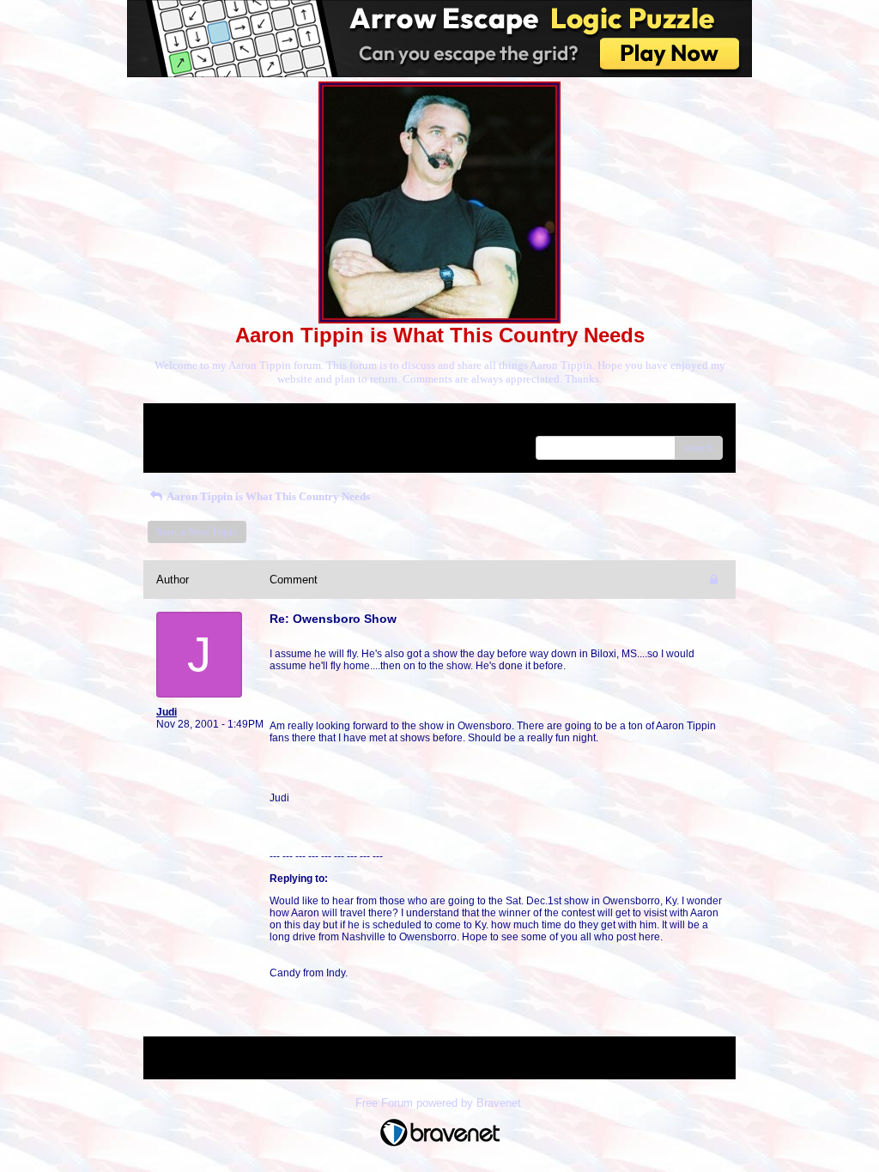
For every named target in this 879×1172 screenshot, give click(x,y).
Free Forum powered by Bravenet (439, 1102)
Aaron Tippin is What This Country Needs (267, 496)
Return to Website (197, 422)
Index (266, 422)
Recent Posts (185, 442)
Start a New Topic (197, 531)
